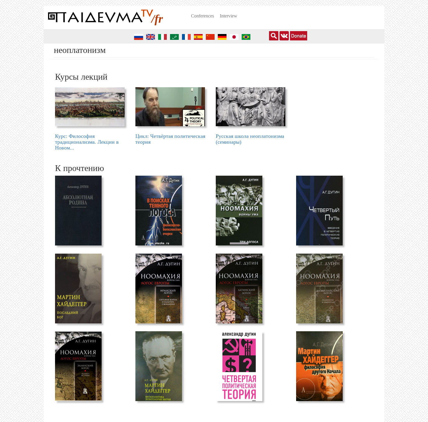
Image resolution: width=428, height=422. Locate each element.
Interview (228, 15)
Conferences (202, 15)
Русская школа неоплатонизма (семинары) (250, 139)
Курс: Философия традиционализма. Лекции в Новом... (87, 142)
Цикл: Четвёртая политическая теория (170, 139)
